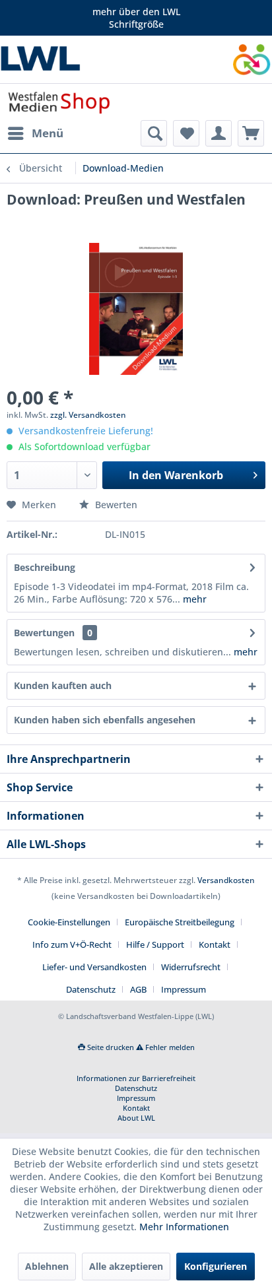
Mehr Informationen (184, 1226)
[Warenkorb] (251, 133)
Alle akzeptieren (126, 1266)
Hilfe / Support (155, 944)
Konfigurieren (215, 1266)
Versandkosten (226, 880)
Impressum (183, 989)
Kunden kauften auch (63, 685)
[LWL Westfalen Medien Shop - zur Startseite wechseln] (59, 102)
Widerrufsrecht (191, 967)
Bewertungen (44, 632)
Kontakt (214, 944)
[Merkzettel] (186, 133)
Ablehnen (47, 1266)
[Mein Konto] (218, 133)
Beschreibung (44, 567)
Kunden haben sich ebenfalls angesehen (104, 719)
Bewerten (114, 504)
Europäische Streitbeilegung (179, 922)
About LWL (136, 1118)
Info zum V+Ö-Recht (72, 944)
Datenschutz (91, 989)
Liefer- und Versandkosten (94, 967)
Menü (47, 133)
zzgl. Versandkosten (88, 414)
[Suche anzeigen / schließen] (154, 133)
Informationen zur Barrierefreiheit (136, 1078)
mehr (193, 599)
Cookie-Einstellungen (69, 922)
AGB (138, 989)
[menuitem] (35, 133)
